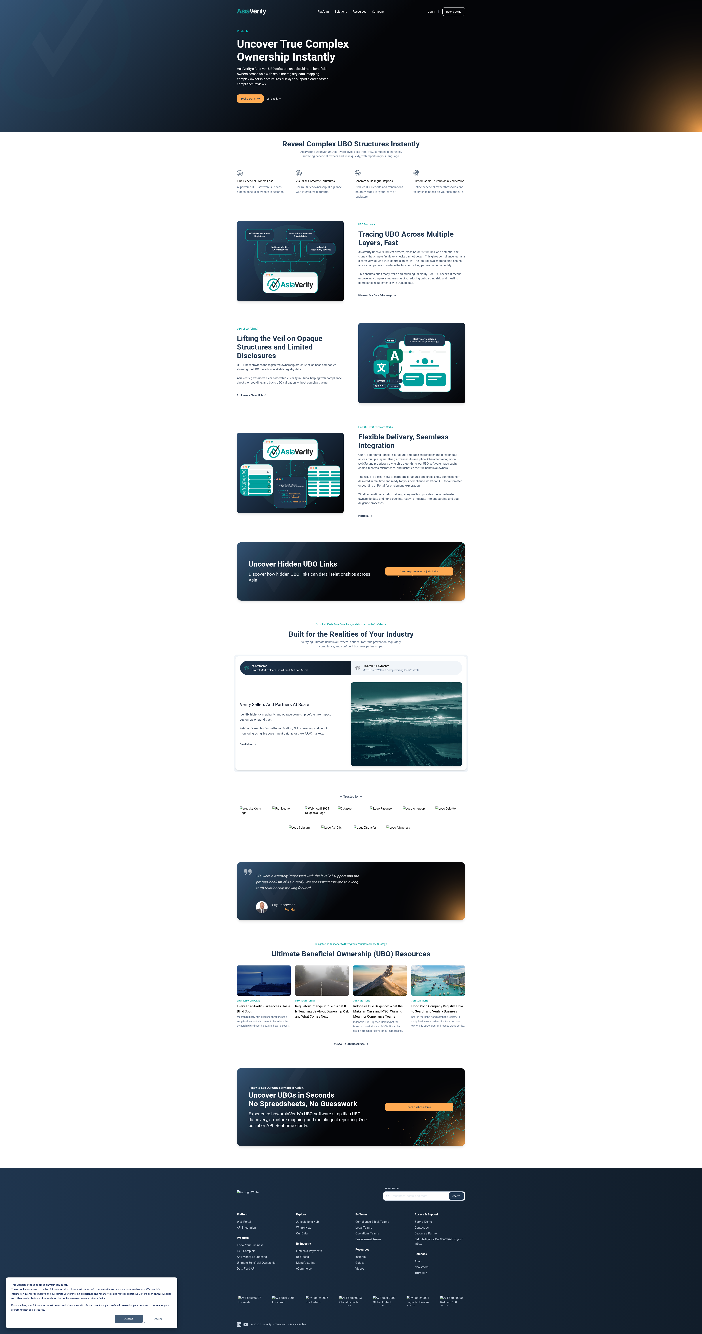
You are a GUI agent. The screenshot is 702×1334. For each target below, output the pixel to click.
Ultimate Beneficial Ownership (256, 1262)
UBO (239, 1000)
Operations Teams (367, 1233)
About (418, 1261)
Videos (359, 1268)
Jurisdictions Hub (307, 1221)
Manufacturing (305, 1262)
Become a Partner (426, 1233)
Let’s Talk (272, 98)
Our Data (302, 1233)
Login (431, 11)
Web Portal (244, 1221)
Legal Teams (363, 1227)
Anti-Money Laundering (252, 1257)
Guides (359, 1262)
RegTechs (302, 1257)
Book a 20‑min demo (419, 1107)
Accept (128, 1318)
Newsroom (422, 1267)
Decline (158, 1318)
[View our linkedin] (239, 1324)
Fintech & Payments (309, 1251)
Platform (323, 11)
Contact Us (422, 1227)
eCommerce (304, 1268)
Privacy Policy (97, 1298)
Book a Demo (453, 11)
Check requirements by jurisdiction (419, 571)
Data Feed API (246, 1268)
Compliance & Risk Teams (372, 1221)
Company (378, 11)
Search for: (392, 1188)
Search (456, 1196)
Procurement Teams (368, 1239)
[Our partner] (250, 1301)
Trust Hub (421, 1273)
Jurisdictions (361, 1000)
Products (242, 31)
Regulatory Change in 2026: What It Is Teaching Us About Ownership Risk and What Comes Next (322, 1011)
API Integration (246, 1227)
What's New (303, 1227)
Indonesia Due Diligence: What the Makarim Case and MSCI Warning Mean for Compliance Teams (378, 1011)
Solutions (341, 11)
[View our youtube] (246, 1324)
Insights (360, 1257)
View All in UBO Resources (349, 1043)
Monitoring (308, 1000)
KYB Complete (251, 1000)
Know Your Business (250, 1245)
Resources (359, 11)
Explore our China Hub (250, 395)
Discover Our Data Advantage (375, 295)
